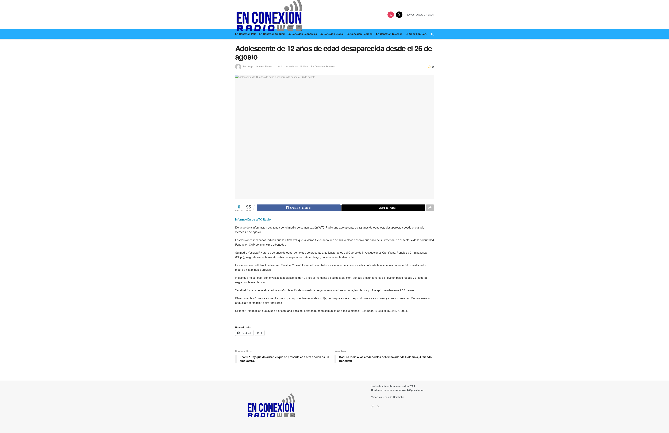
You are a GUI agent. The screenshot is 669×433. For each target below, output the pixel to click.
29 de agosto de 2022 (288, 66)
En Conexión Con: (416, 34)
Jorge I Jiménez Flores (259, 66)
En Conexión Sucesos (389, 34)
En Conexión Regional (360, 34)
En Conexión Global (332, 34)
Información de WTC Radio (253, 219)
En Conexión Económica (302, 34)
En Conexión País (245, 34)
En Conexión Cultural (272, 34)
